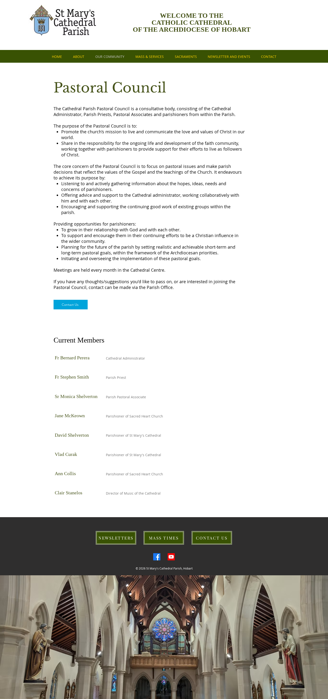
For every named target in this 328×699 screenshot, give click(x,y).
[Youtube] (171, 556)
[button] (228, 57)
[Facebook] (156, 556)
